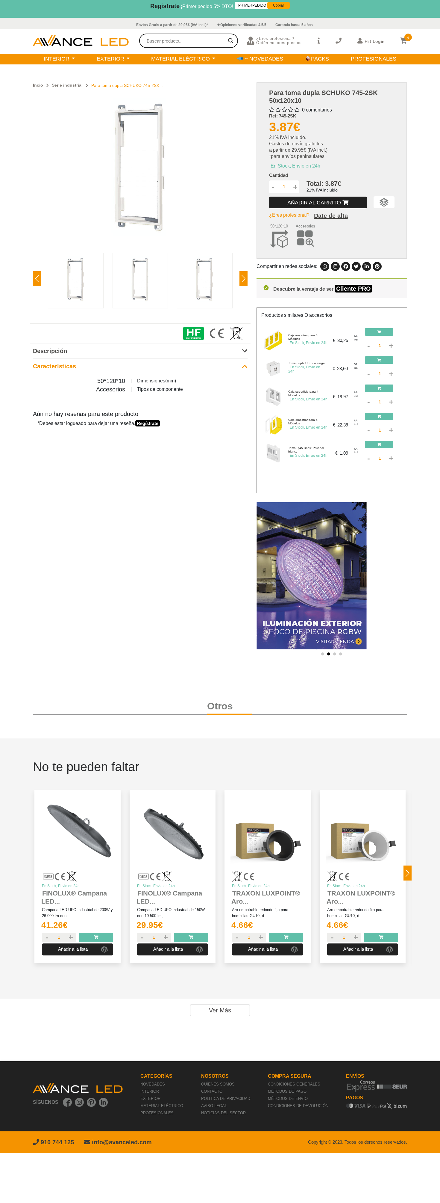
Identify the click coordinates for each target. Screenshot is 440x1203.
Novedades (152, 1084)
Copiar (278, 5)
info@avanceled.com (122, 1142)
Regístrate (165, 6)
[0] (403, 40)
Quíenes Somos (218, 1084)
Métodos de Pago (287, 1091)
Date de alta (331, 216)
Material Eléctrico (161, 1106)
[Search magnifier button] (231, 41)
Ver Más (220, 1010)
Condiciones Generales (294, 1084)
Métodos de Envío (288, 1099)
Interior (149, 1091)
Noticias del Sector (223, 1113)
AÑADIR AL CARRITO (314, 203)
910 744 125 (56, 1142)
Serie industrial (67, 85)
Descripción (50, 351)
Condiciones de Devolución (298, 1106)
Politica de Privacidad (225, 1099)
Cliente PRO (353, 288)
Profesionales (157, 1113)
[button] (243, 278)
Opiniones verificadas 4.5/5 (243, 25)
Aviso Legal (214, 1106)
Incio (38, 85)
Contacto (211, 1091)
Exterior (150, 1099)
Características (54, 366)
